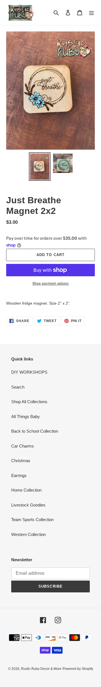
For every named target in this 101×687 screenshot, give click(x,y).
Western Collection (28, 534)
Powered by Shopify (78, 669)
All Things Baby (25, 416)
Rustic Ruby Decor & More (41, 669)
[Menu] (91, 12)
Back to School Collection (34, 431)
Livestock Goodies (28, 505)
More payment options (51, 283)
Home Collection (26, 490)
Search (17, 387)
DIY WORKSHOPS (29, 372)
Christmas (20, 460)
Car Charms (22, 446)
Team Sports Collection (32, 519)
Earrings (19, 475)
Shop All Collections (29, 401)
